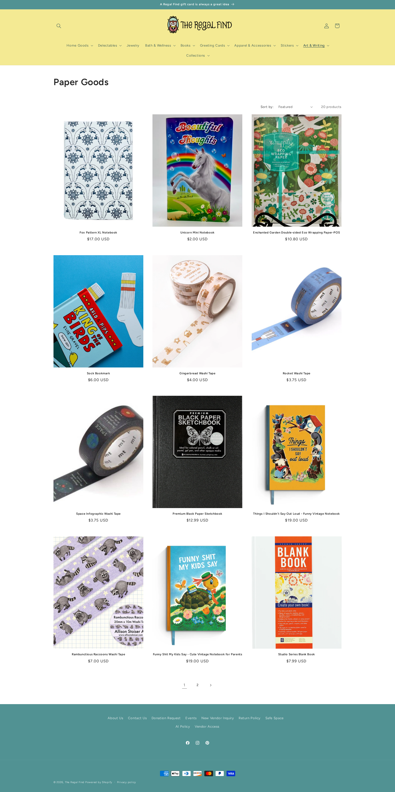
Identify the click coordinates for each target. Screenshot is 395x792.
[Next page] (210, 685)
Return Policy (250, 718)
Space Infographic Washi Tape (98, 513)
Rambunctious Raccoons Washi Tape (98, 654)
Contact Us (137, 718)
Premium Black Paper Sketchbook (197, 513)
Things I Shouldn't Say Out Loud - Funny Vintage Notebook (296, 513)
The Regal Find (74, 782)
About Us (115, 718)
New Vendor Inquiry (217, 718)
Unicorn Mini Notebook (197, 232)
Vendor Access (207, 726)
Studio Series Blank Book (296, 654)
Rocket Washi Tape (296, 373)
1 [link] (184, 685)
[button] (58, 26)
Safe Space (274, 718)
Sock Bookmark (98, 373)
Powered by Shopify (98, 782)
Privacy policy (126, 782)
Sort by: (267, 107)
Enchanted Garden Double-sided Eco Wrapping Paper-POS (296, 232)
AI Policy (183, 726)
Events (191, 718)
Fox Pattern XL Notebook (98, 232)
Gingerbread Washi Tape (197, 373)
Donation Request (166, 718)
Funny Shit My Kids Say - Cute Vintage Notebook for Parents (197, 654)
